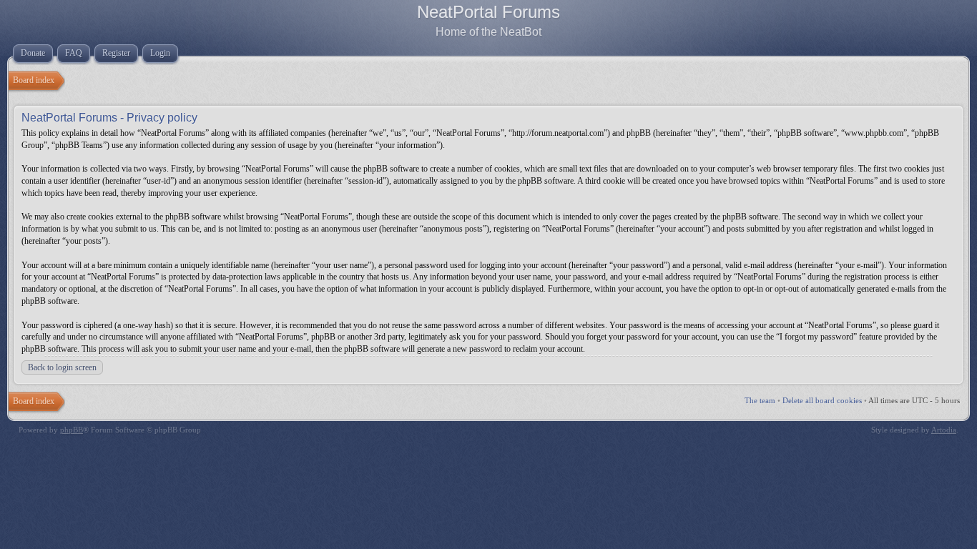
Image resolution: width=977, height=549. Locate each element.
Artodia (943, 429)
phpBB (71, 429)
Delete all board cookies (822, 400)
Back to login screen (62, 367)
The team (760, 400)
